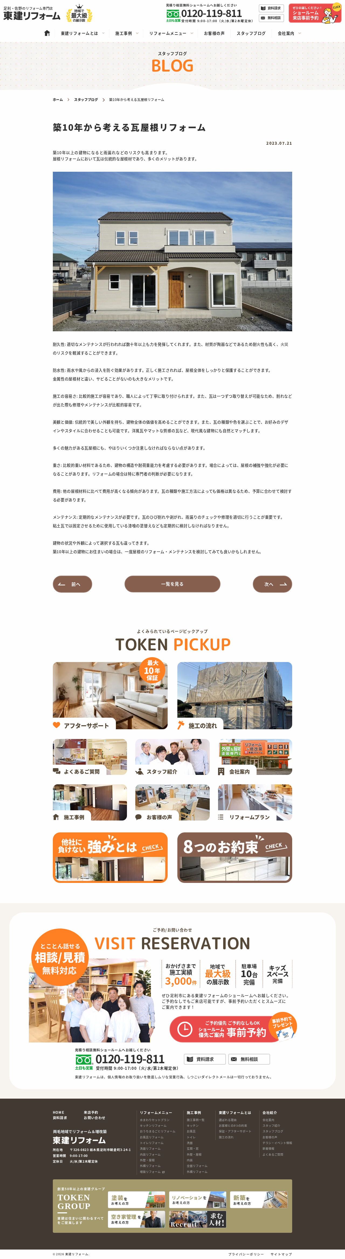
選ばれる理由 (228, 1120)
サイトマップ (281, 1254)
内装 (190, 1160)
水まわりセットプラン (155, 1120)
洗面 (190, 1143)
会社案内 (268, 1120)
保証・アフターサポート (235, 1131)
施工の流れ (226, 1137)
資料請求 (60, 1118)
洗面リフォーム (150, 1148)
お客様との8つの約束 (233, 1125)
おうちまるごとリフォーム (157, 1131)
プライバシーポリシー (246, 1254)
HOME (59, 1113)
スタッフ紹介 (271, 1125)
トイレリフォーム (152, 1143)
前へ (76, 583)
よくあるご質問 (273, 1154)
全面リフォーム (197, 1166)
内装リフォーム (150, 1154)
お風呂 (191, 1131)
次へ (269, 583)
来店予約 (91, 1113)
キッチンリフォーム (153, 1125)
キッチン (193, 1125)
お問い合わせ (95, 1118)
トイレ (191, 1137)
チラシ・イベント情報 (277, 1143)
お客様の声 (270, 1137)
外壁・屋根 (147, 1160)
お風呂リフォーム (152, 1137)
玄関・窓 (193, 1148)
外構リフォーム (150, 1166)
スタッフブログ (273, 1131)
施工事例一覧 (196, 1120)
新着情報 (268, 1148)
